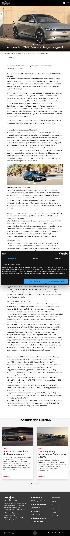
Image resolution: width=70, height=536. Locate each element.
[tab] (31, 483)
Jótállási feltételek (10, 520)
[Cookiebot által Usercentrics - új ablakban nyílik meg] (60, 253)
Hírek (20, 53)
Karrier (54, 508)
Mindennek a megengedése (57, 281)
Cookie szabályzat (10, 515)
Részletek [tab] (35, 258)
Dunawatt (55, 516)
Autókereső (55, 505)
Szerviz (54, 501)
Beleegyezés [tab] (12, 258)
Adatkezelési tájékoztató (12, 513)
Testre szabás (34, 281)
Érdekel (6, 476)
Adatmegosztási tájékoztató (13, 517)
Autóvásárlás (56, 497)
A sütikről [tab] (58, 258)
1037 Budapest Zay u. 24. (38, 501)
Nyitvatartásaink (36, 507)
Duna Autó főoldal (9, 53)
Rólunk (54, 512)
